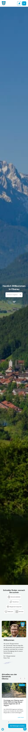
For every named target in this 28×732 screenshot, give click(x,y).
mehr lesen (21, 717)
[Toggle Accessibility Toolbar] (25, 729)
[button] (14, 303)
